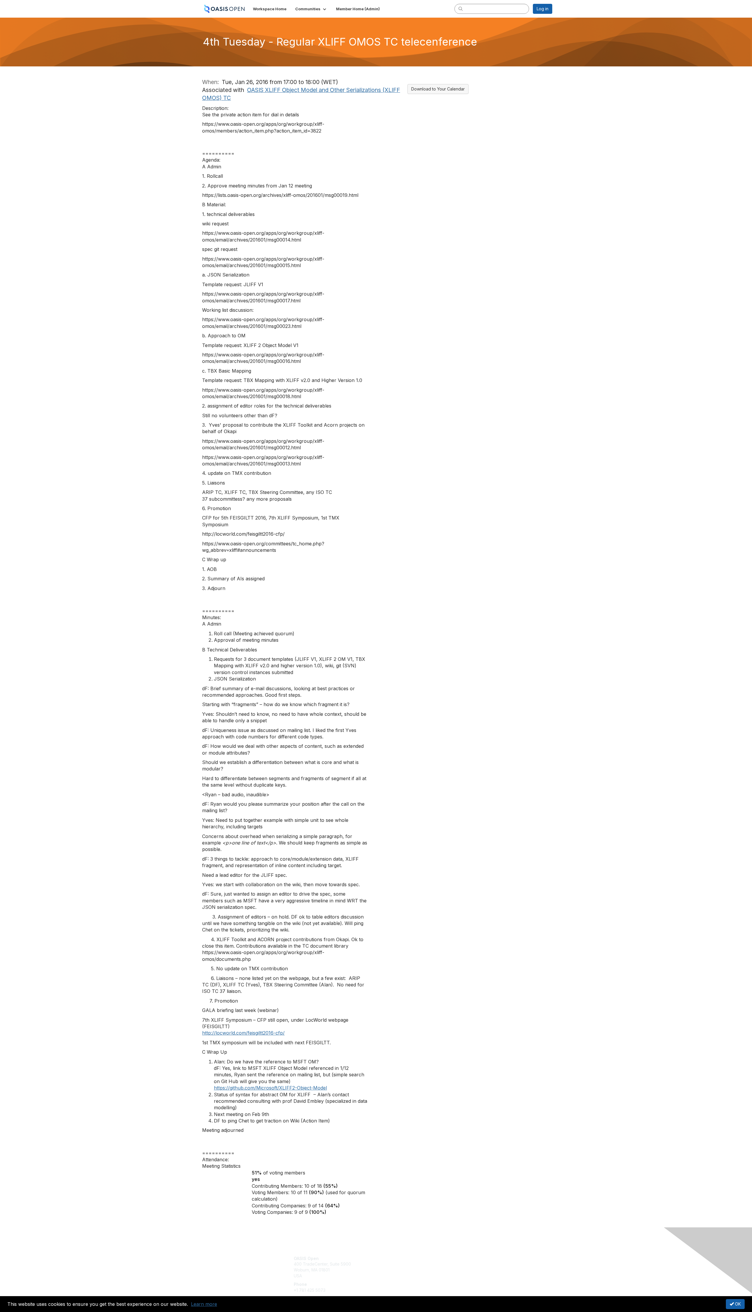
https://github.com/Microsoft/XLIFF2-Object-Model (270, 1088)
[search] (460, 8)
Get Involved (390, 1258)
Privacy (470, 1263)
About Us (472, 1258)
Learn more (204, 1304)
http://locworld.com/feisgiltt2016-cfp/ (243, 1033)
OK (737, 1303)
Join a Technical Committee (405, 1275)
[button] (311, 8)
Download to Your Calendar (438, 88)
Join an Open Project (398, 1266)
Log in (542, 8)
